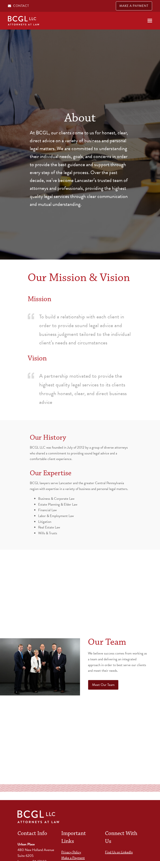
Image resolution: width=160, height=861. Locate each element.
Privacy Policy (71, 852)
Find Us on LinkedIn (119, 852)
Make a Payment (73, 857)
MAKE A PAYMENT (133, 6)
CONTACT (21, 6)
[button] (150, 20)
